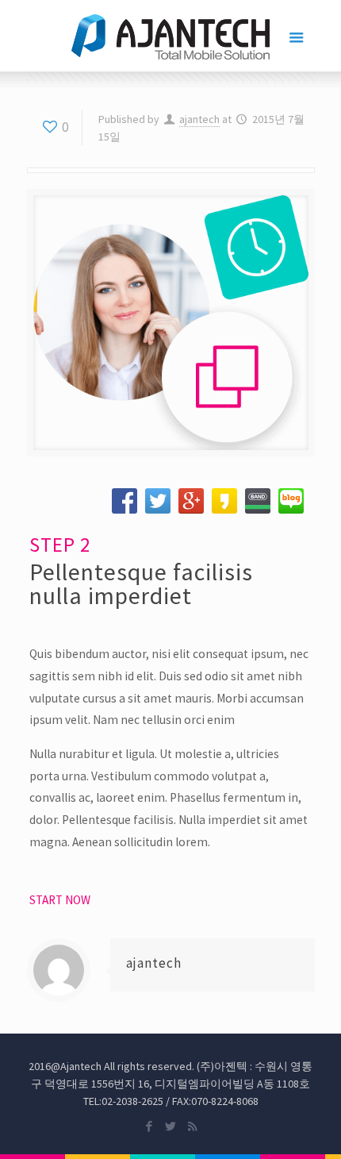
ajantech (199, 119)
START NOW (59, 899)
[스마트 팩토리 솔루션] (171, 36)
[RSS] (192, 1126)
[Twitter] (171, 1126)
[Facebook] (149, 1126)
